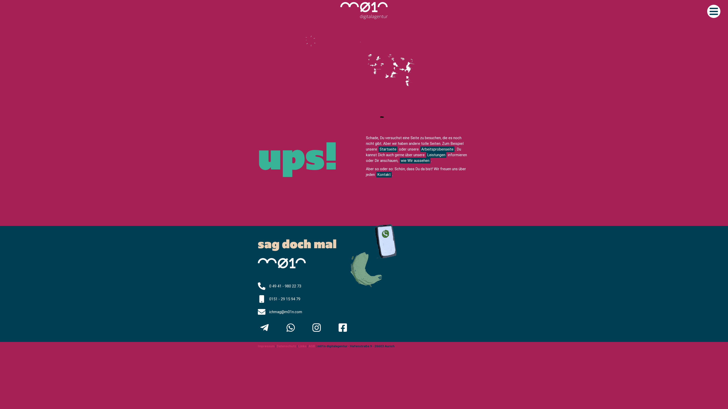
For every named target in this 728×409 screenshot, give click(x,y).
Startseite (388, 149)
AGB (312, 346)
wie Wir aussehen (415, 160)
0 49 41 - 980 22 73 (285, 286)
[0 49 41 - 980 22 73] (261, 286)
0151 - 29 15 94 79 (284, 299)
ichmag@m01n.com (285, 312)
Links (302, 346)
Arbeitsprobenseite (437, 149)
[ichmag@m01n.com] (261, 312)
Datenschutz (286, 346)
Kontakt (384, 174)
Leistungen (436, 155)
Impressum (266, 346)
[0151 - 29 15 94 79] (261, 299)
